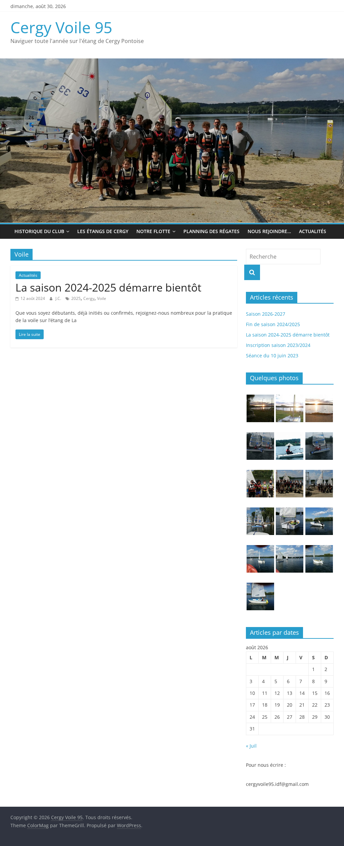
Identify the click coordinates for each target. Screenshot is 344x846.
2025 (76, 298)
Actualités (312, 231)
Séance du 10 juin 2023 (272, 355)
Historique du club (39, 231)
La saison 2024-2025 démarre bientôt (108, 287)
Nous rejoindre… (269, 231)
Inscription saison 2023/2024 (278, 345)
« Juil (251, 746)
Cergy (88, 298)
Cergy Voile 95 (61, 27)
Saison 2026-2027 (265, 314)
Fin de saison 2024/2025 (273, 324)
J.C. (58, 298)
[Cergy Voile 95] (172, 62)
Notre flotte (153, 231)
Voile (101, 298)
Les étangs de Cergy (102, 231)
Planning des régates (211, 231)
